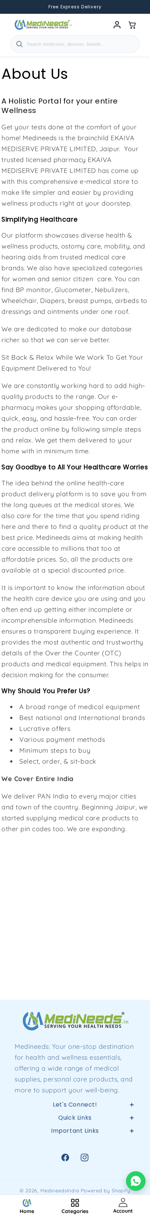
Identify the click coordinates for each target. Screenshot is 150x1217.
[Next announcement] (135, 7)
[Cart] (132, 24)
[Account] (117, 24)
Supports (75, 1177)
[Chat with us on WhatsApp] (136, 1181)
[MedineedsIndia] (43, 24)
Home (75, 1143)
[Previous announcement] (15, 7)
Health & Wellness (75, 1160)
